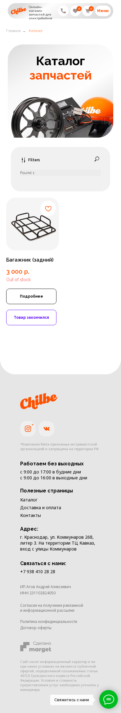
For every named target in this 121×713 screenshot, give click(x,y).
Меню (103, 11)
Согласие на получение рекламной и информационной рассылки (51, 608)
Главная (13, 31)
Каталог (29, 500)
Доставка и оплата (40, 507)
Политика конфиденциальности (48, 621)
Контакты (30, 515)
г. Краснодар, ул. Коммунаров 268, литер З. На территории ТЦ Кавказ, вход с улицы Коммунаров (57, 543)
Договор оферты (36, 627)
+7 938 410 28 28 (37, 571)
